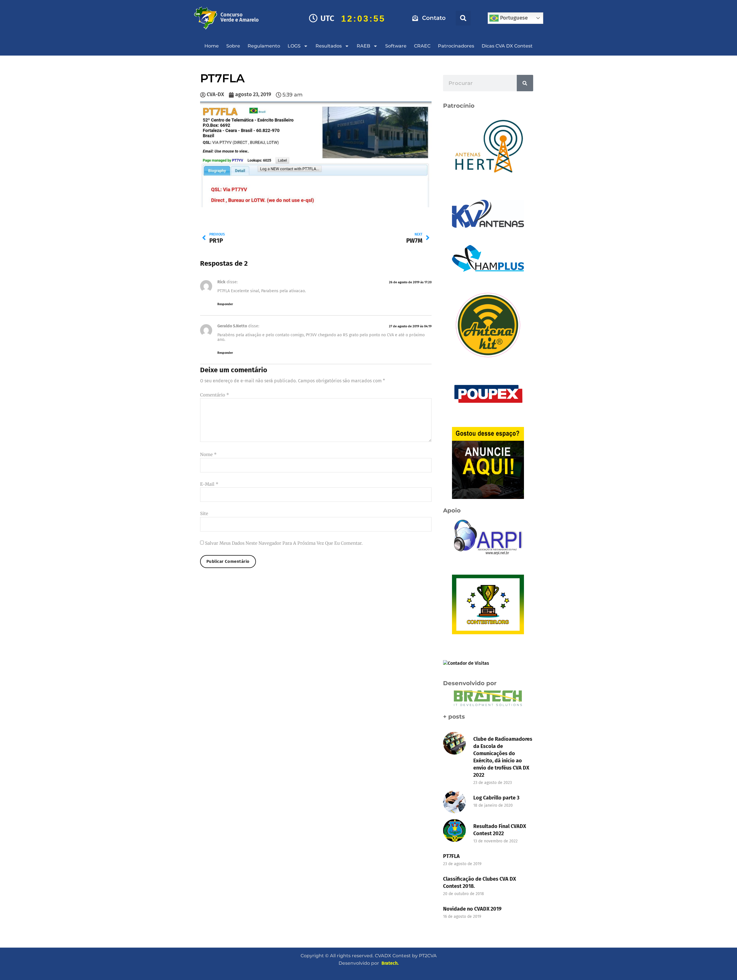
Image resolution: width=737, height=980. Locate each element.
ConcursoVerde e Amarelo (240, 17)
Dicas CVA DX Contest (507, 46)
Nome (208, 454)
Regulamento (264, 46)
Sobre (233, 46)
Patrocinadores (456, 46)
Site (204, 513)
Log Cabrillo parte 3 (496, 798)
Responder (225, 304)
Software (396, 46)
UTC (327, 18)
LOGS (294, 46)
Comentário (214, 395)
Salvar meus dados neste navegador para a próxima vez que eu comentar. (284, 543)
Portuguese (513, 18)
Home (211, 46)
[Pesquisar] (525, 83)
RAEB (363, 46)
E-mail (209, 484)
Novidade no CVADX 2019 (472, 909)
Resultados (329, 46)
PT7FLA (451, 856)
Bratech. (390, 963)
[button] (463, 18)
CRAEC (422, 46)
